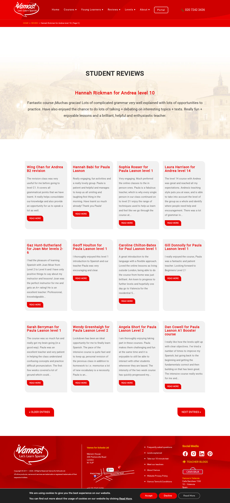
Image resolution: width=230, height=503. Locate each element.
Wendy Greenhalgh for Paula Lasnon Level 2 (91, 328)
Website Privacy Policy (157, 476)
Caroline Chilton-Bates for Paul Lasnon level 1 (138, 247)
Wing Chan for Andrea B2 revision (45, 169)
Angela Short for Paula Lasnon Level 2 (137, 328)
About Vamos (153, 470)
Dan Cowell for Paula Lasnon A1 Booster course (182, 330)
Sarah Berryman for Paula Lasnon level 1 (44, 328)
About (143, 9)
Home (55, 9)
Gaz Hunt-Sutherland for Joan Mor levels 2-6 (45, 248)
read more (35, 218)
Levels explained (154, 453)
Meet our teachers (155, 464)
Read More (125, 498)
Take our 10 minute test (158, 459)
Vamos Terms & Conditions (159, 481)
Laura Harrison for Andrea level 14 (180, 169)
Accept (148, 495)
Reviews (113, 9)
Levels (129, 9)
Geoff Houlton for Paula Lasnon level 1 (90, 247)
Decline (168, 495)
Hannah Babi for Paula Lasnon (91, 169)
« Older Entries (39, 412)
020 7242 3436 (195, 9)
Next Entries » (191, 412)
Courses (69, 9)
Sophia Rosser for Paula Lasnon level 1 (136, 169)
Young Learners (91, 9)
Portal (161, 9)
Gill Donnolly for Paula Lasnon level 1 (183, 247)
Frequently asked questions (159, 447)
